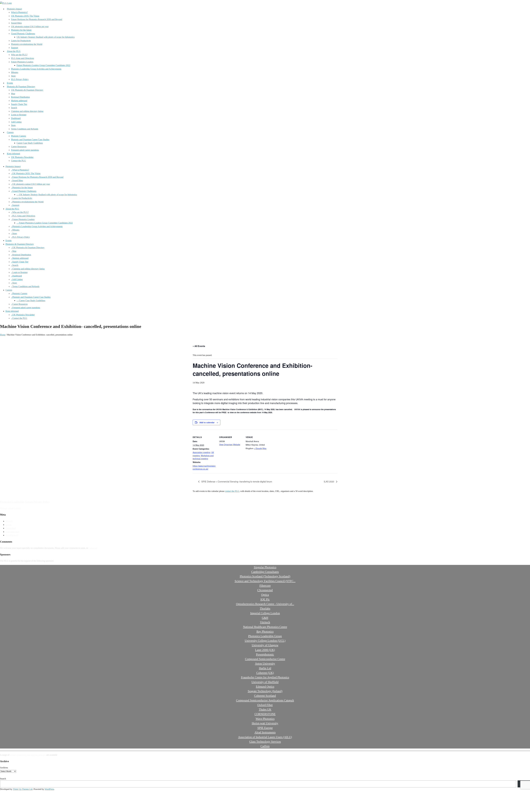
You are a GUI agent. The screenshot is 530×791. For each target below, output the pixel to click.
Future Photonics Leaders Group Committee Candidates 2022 (43, 65)
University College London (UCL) (265, 640)
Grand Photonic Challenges (23, 33)
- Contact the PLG (19, 318)
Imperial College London (265, 613)
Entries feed (11, 528)
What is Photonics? (19, 12)
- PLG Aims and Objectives (23, 216)
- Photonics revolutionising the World (27, 202)
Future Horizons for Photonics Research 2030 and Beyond (36, 19)
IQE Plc (265, 599)
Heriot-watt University (265, 723)
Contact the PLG (18, 160)
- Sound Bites (17, 180)
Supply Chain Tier (19, 104)
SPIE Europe (265, 727)
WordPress (49, 789)
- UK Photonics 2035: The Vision (25, 173)
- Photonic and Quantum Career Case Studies (31, 297)
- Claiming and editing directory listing (28, 269)
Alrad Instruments (265, 732)
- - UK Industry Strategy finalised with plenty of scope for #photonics (47, 194)
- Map (13, 251)
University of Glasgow (265, 645)
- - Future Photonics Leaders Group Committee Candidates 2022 (45, 223)
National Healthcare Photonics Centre (265, 626)
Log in (8, 525)
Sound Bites (16, 23)
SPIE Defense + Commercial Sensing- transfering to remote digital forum (236, 481)
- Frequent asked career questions (25, 307)
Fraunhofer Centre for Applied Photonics (265, 677)
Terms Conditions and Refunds (24, 129)
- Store (14, 233)
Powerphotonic (265, 654)
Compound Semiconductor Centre (265, 659)
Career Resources (18, 146)
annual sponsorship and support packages (28, 755)
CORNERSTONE (265, 714)
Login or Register (18, 115)
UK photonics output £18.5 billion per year (30, 26)
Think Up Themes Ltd (22, 789)
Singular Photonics (265, 567)
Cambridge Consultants (265, 571)
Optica (265, 594)
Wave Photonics (265, 718)
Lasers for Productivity (21, 40)
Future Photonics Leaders (22, 62)
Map (13, 93)
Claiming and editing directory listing (27, 111)
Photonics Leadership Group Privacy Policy (25, 501)
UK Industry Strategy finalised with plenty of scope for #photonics (46, 37)
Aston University (265, 663)
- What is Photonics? (20, 170)
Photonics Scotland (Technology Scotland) (265, 576)
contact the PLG (232, 491)
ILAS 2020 (329, 481)
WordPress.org (12, 535)
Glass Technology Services (265, 741)
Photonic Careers (18, 136)
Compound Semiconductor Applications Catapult (265, 700)
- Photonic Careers (19, 293)
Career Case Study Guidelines (30, 143)
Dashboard (16, 118)
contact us (93, 548)
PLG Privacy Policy (20, 79)
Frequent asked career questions (25, 150)
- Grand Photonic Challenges (23, 191)
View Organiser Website (229, 444)
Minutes (14, 72)
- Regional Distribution (21, 255)
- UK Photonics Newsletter (23, 315)
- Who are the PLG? (20, 212)
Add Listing (16, 122)
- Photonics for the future (22, 187)
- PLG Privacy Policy (20, 237)
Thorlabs (265, 608)
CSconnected (265, 590)
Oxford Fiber (265, 704)
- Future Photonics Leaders (23, 219)
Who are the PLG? (19, 55)
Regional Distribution (20, 97)
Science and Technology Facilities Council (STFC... (265, 581)
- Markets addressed (19, 258)
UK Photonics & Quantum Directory (27, 90)
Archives (4, 767)
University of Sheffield (265, 682)
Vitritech (265, 622)
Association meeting (201, 452)
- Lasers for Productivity (21, 198)
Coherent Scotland (265, 695)
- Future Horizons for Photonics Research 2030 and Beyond (37, 177)
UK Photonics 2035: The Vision (25, 16)
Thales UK (265, 709)
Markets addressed (19, 100)
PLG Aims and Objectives (22, 58)
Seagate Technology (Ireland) (265, 691)
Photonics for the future (21, 30)
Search (14, 107)
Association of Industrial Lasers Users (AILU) (265, 737)
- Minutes (15, 230)
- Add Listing (17, 279)
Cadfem (265, 746)
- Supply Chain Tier (19, 262)
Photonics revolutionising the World (26, 44)
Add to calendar (206, 422)
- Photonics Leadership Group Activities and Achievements (37, 226)
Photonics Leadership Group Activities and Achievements (36, 69)
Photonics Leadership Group (265, 636)
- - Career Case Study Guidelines (31, 300)
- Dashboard (16, 276)
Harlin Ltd (265, 668)
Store (13, 76)
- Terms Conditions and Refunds (25, 286)
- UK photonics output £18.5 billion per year (30, 184)
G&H (265, 617)
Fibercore (265, 585)
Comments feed (12, 532)
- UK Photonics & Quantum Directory (27, 247)
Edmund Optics (265, 686)
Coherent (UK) (265, 672)
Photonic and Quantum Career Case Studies (30, 139)
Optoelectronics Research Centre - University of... (265, 603)
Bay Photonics (265, 631)
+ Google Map (260, 448)
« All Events (199, 346)
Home (2, 335)
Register (9, 521)
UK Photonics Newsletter (22, 157)
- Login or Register (19, 272)
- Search (14, 265)
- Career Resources (19, 304)
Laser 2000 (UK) (265, 649)
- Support (15, 205)
